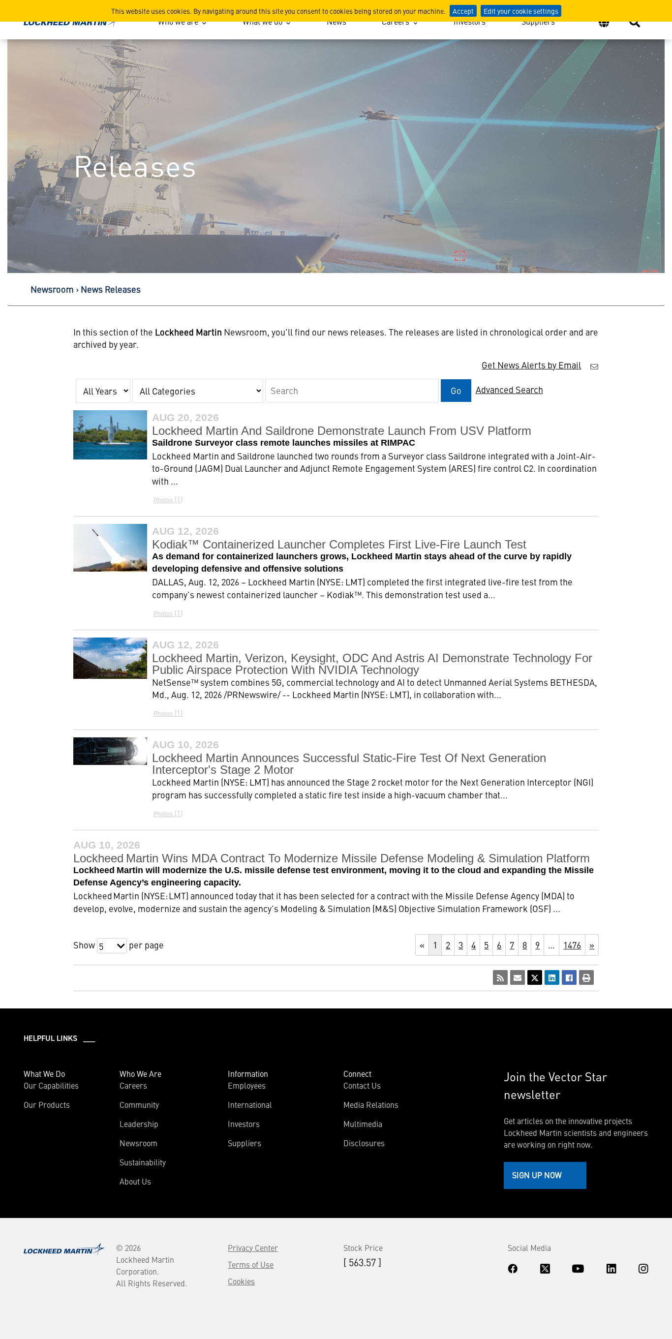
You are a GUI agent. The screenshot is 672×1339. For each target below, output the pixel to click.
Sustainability (143, 1161)
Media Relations (370, 1104)
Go (456, 390)
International (250, 1104)
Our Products (47, 1104)
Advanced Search (509, 389)
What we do (262, 21)
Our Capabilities (51, 1085)
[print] (586, 977)
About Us (135, 1181)
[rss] (500, 977)
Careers (395, 21)
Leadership (139, 1123)
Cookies (241, 1281)
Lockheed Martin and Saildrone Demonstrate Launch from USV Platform (341, 430)
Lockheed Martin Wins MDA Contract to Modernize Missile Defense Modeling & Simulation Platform (331, 858)
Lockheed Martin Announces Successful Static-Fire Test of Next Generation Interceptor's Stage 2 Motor (349, 763)
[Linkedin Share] (552, 977)
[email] (517, 977)
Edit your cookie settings (521, 11)
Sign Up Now (537, 1174)
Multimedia (362, 1123)
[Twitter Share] (534, 977)
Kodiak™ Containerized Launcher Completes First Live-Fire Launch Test (339, 544)
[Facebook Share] (569, 977)
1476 (572, 945)
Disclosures (364, 1142)
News (336, 21)
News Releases (111, 289)
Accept (463, 11)
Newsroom (52, 289)
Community (139, 1104)
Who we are (178, 21)
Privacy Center (253, 1247)
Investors (470, 21)
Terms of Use (251, 1264)
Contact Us (362, 1085)
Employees (247, 1085)
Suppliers (538, 21)
